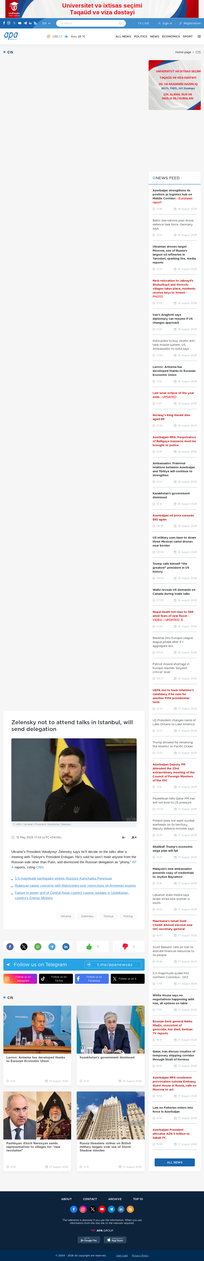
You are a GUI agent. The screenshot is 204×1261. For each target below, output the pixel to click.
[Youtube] (19, 23)
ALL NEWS (123, 36)
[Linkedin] (30, 23)
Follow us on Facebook (94, 978)
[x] (92, 1210)
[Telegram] (25, 23)
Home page (183, 52)
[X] (14, 23)
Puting (128, 916)
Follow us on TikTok (59, 978)
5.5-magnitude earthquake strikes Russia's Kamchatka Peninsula (63, 878)
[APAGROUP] (102, 1231)
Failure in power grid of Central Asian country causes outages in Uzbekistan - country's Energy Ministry (72, 895)
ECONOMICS (171, 36)
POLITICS (140, 36)
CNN (39, 867)
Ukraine (65, 916)
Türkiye (108, 916)
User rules (122, 1255)
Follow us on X (127, 978)
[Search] (120, 23)
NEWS (154, 36)
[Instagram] (8, 23)
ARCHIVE (115, 1199)
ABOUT (66, 1199)
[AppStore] (115, 1240)
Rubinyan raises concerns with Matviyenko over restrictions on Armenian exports (75, 886)
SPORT (188, 36)
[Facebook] (4, 23)
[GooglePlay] (89, 1240)
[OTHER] (198, 36)
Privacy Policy (140, 1255)
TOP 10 (138, 1199)
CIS (198, 52)
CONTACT (90, 1199)
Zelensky (87, 916)
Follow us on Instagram (23, 978)
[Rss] (35, 23)
